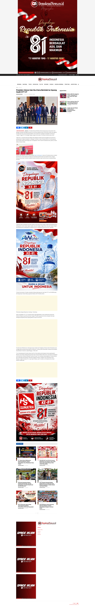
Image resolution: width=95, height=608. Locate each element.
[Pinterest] (30, 128)
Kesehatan (35, 84)
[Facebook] (18, 128)
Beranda (19, 84)
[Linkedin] (26, 128)
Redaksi (39, 532)
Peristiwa (67, 84)
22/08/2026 (26, 465)
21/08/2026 (48, 509)
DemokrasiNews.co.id (75, 604)
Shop (22, 74)
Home (17, 87)
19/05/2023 (26, 94)
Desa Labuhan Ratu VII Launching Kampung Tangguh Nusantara (73, 102)
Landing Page (18, 74)
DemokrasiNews (19, 94)
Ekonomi (46, 84)
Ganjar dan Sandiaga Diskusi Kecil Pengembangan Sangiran (72, 109)
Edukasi (51, 84)
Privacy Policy (40, 529)
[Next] (38, 513)
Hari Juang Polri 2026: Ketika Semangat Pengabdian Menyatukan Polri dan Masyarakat (25, 505)
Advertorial (74, 84)
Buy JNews (28, 74)
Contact (24, 74)
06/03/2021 (69, 105)
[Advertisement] (36, 303)
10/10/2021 (69, 112)
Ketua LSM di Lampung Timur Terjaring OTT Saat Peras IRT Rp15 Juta (73, 95)
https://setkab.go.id (38, 155)
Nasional (25, 84)
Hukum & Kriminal (59, 84)
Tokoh (30, 84)
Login (78, 74)
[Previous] (36, 513)
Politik (41, 84)
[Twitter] (22, 128)
